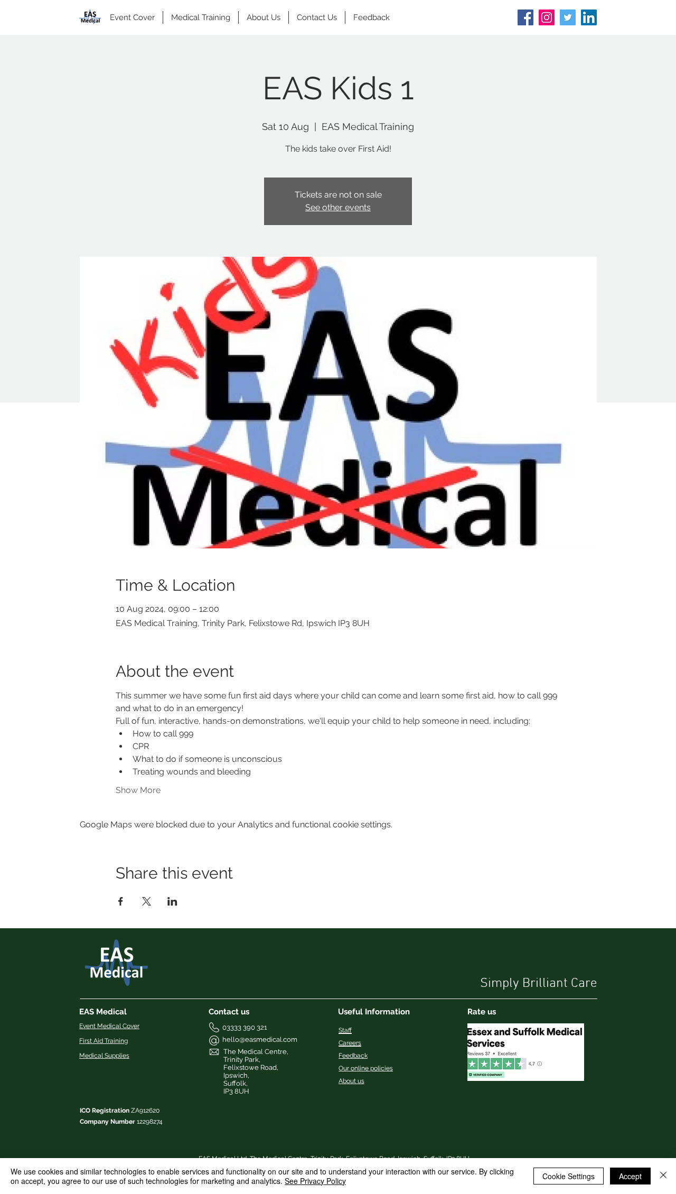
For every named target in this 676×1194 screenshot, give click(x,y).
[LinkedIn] (589, 17)
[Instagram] (547, 17)
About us (351, 1081)
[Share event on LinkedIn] (172, 901)
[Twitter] (568, 17)
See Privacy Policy (315, 1181)
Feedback (353, 1055)
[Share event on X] (147, 901)
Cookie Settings (568, 1176)
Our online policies (366, 1068)
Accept (630, 1176)
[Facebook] (525, 17)
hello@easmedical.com (259, 1039)
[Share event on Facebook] (121, 901)
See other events (338, 207)
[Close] (663, 1176)
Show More (138, 790)
